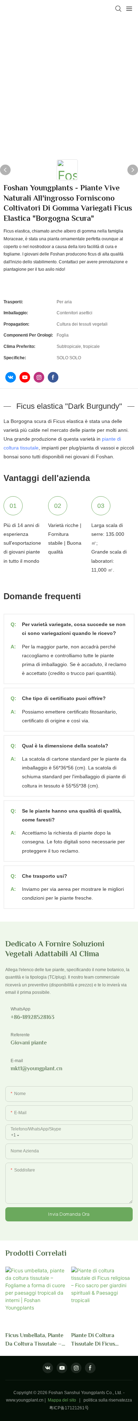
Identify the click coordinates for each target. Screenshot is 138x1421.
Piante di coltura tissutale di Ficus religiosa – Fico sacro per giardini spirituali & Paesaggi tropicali (100, 1340)
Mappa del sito (62, 1400)
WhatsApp (20, 1009)
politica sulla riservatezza (108, 1400)
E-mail (17, 1060)
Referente (20, 1034)
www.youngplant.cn (25, 1400)
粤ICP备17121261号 (69, 1407)
